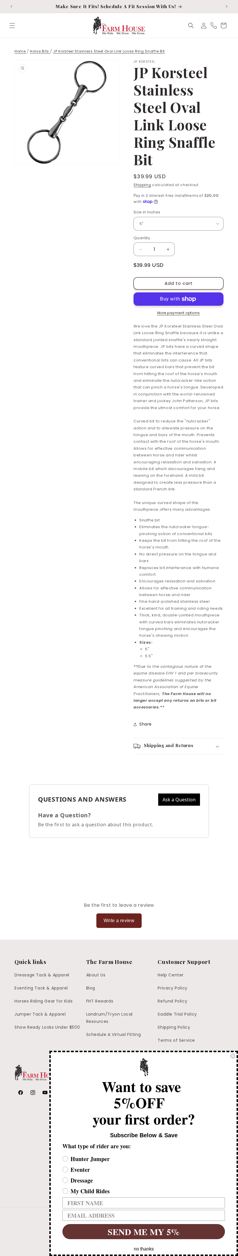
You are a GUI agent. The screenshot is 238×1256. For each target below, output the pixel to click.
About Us (96, 975)
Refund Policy (172, 1001)
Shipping (142, 184)
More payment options (178, 312)
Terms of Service (176, 1040)
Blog (90, 988)
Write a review (119, 920)
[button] (12, 25)
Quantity (142, 238)
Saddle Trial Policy (177, 1014)
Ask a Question (179, 799)
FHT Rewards (99, 1001)
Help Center (171, 975)
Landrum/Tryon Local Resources (109, 1017)
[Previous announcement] (11, 6)
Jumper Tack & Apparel (40, 1014)
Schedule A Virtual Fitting (113, 1034)
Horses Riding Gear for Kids (44, 1001)
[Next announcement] (226, 6)
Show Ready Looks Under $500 (47, 1027)
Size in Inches (147, 212)
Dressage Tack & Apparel (42, 975)
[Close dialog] (233, 1056)
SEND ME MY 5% (144, 1231)
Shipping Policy (174, 1027)
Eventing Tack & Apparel (41, 988)
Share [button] (145, 724)
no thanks (144, 1248)
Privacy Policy (172, 988)
